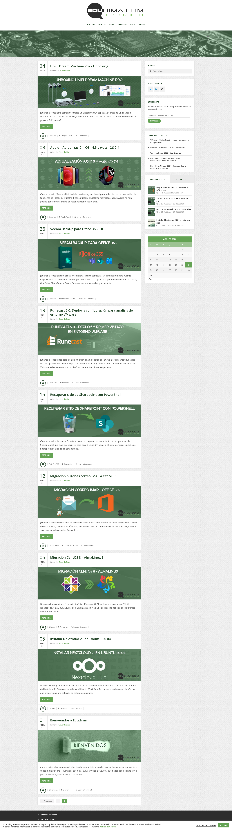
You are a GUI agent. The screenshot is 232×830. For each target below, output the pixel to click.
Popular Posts (157, 179)
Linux (132, 25)
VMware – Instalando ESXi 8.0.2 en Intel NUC (168, 147)
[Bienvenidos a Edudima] (89, 746)
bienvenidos (68, 790)
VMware (102, 25)
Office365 (65, 298)
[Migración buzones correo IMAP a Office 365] (89, 502)
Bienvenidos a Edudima (68, 720)
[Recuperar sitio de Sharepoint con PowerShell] (89, 421)
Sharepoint (68, 464)
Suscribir (154, 121)
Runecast (65, 383)
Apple (63, 217)
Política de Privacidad (48, 814)
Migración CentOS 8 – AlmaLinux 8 (77, 557)
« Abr (150, 279)
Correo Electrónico (71, 545)
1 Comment (77, 708)
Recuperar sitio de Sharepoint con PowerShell (85, 394)
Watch (68, 217)
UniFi (70, 135)
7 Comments (89, 545)
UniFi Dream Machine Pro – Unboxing (79, 66)
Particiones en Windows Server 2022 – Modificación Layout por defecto (165, 159)
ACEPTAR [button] (223, 825)
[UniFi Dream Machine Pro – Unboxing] (89, 92)
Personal (54, 790)
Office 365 (122, 25)
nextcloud (64, 708)
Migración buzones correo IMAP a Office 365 (84, 476)
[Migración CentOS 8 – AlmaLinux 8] (89, 583)
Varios (142, 25)
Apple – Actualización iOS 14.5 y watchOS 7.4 (84, 147)
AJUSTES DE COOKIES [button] (206, 825)
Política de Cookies (47, 819)
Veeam (112, 25)
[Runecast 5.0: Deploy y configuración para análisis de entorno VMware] (89, 339)
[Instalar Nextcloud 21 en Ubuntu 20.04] (89, 665)
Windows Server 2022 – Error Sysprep (165, 153)
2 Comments (82, 135)
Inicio (92, 25)
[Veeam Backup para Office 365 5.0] (89, 255)
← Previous (46, 801)
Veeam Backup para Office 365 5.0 (76, 229)
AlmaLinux (64, 627)
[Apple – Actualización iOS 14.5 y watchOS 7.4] (89, 173)
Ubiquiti (64, 135)
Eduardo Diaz (64, 70)
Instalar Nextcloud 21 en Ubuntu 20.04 (80, 639)
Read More (47, 127)
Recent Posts (182, 179)
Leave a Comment (83, 217)
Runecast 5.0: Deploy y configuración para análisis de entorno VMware (91, 312)
